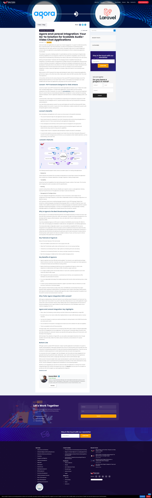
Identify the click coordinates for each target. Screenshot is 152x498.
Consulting (39, 456)
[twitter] (83, 25)
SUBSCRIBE (103, 65)
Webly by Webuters (68, 462)
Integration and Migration (42, 458)
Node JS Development (41, 479)
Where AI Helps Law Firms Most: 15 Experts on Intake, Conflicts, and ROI (106, 450)
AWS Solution (40, 464)
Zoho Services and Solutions (42, 449)
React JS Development (41, 477)
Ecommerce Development (42, 473)
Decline (148, 496)
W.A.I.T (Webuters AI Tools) (70, 467)
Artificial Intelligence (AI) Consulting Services (46, 451)
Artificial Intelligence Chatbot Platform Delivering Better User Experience (76, 455)
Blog (128, 2)
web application (66, 91)
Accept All (142, 496)
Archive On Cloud (68, 471)
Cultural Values (68, 479)
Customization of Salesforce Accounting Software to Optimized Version (75, 458)
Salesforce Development (42, 460)
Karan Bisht (53, 376)
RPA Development (40, 471)
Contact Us (133, 2)
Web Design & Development (42, 481)
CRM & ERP (39, 462)
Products (110, 2)
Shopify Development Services (43, 475)
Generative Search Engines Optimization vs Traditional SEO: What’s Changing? (104, 460)
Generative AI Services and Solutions (44, 454)
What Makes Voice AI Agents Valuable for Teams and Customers (106, 465)
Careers (124, 2)
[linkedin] (85, 25)
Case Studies (118, 2)
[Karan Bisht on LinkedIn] (59, 376)
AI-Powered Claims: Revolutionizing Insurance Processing (76, 449)
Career (66, 481)
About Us (97, 2)
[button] (149, 495)
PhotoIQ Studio (68, 469)
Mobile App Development (42, 468)
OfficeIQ (66, 464)
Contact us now (43, 370)
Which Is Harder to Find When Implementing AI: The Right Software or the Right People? (105, 455)
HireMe (66, 473)
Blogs (44, 24)
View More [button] (52, 385)
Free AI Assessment (143, 2)
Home (39, 24)
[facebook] (80, 25)
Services (102, 2)
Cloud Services (40, 466)
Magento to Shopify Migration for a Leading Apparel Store (76, 451)
